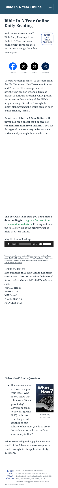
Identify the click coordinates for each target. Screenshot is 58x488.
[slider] (47, 243)
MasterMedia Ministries (13, 262)
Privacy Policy (38, 470)
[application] (29, 244)
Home (18, 470)
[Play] (8, 244)
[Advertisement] (29, 176)
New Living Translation (20, 258)
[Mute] (40, 244)
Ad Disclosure (27, 470)
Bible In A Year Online (23, 7)
